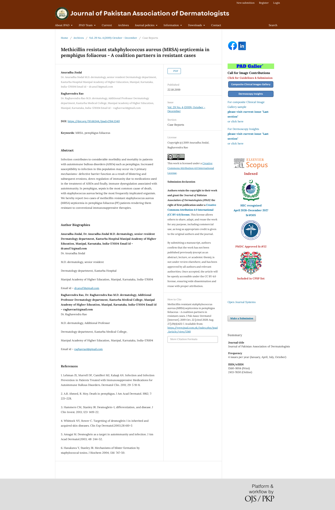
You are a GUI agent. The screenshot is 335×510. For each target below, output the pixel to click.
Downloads (195, 25)
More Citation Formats (183, 339)
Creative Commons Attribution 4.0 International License (191, 168)
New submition (246, 2)
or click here (235, 121)
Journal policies (145, 25)
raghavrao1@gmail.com (88, 349)
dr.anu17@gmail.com (86, 288)
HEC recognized (251, 205)
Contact (216, 25)
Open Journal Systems (242, 302)
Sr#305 (251, 215)
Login (276, 2)
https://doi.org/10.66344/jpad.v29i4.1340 (94, 121)
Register (264, 2)
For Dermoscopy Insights (243, 129)
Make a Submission (241, 318)
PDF (175, 71)
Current (107, 25)
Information (172, 25)
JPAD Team (86, 25)
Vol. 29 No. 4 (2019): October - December (113, 37)
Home (64, 37)
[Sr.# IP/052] (251, 239)
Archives (123, 25)
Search (273, 25)
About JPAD (62, 25)
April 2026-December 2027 (251, 210)
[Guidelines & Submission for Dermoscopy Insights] (251, 97)
